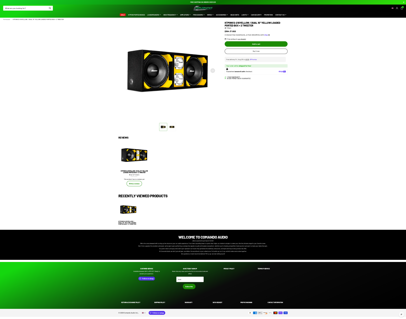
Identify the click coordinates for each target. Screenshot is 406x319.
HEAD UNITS (234, 15)
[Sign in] (397, 8)
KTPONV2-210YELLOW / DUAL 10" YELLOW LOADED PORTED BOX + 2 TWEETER (127, 223)
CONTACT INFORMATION (275, 302)
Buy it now (256, 51)
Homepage (6, 19)
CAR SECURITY (256, 15)
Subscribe (189, 286)
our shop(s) (242, 39)
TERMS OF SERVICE (264, 269)
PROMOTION (268, 15)
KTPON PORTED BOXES (136, 15)
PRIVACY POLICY (229, 269)
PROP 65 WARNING (246, 302)
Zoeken (50, 8)
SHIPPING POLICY (159, 302)
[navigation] (163, 127)
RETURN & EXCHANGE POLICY (130, 302)
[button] (213, 70)
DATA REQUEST (217, 302)
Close (403, 2)
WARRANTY (188, 302)
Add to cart (256, 44)
